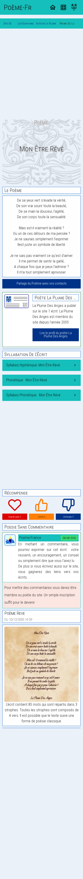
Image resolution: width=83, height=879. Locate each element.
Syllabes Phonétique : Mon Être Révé (33, 395)
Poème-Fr (18, 7)
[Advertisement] (41, 73)
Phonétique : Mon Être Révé (26, 380)
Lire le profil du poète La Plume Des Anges (56, 334)
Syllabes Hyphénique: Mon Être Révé (33, 365)
